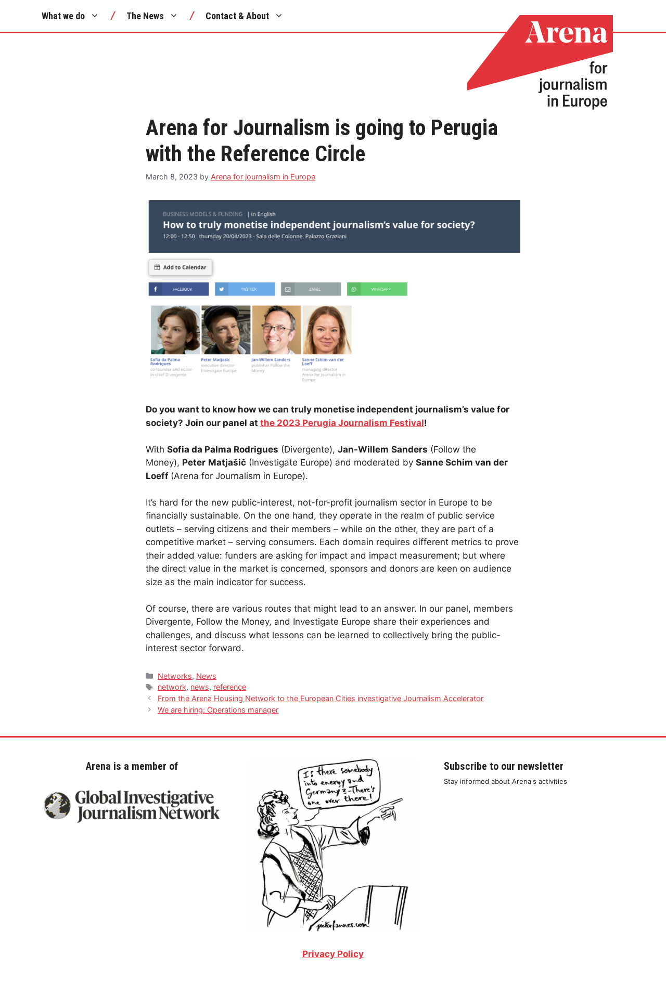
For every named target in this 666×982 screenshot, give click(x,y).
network (172, 686)
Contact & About (237, 15)
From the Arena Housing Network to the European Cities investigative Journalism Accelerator (320, 698)
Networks (175, 675)
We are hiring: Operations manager (218, 709)
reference (229, 686)
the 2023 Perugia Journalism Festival (342, 423)
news (199, 686)
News (206, 675)
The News (145, 15)
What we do (63, 15)
